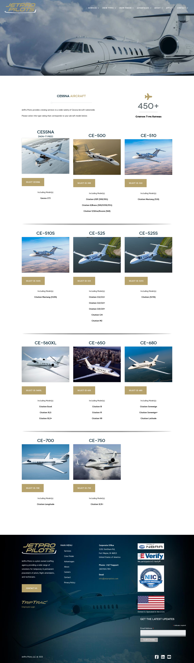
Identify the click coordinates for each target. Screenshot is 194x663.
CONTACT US (160, 526)
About (66, 566)
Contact (67, 577)
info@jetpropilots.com (108, 578)
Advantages (69, 561)
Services (67, 551)
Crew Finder (69, 556)
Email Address (147, 628)
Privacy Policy (69, 582)
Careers (67, 572)
